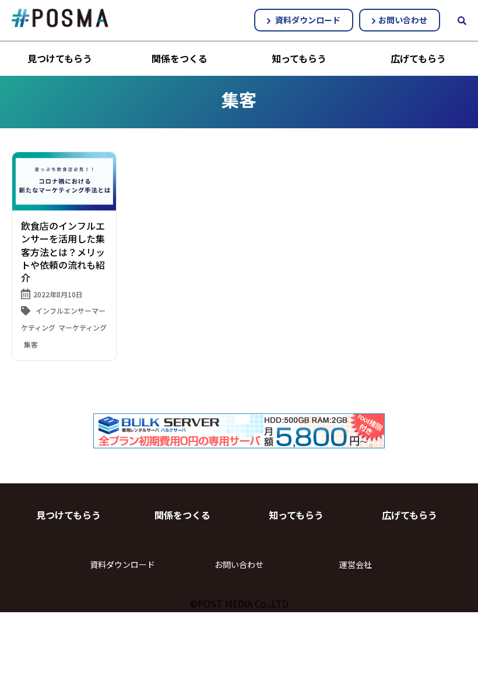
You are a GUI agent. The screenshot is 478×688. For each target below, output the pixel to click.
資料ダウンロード (306, 20)
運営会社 (355, 564)
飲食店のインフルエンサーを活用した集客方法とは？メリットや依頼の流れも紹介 (63, 252)
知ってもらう (299, 58)
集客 (31, 344)
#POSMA (60, 18)
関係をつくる (180, 58)
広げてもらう (418, 58)
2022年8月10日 (58, 294)
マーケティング (82, 327)
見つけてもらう (59, 58)
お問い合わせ (402, 20)
